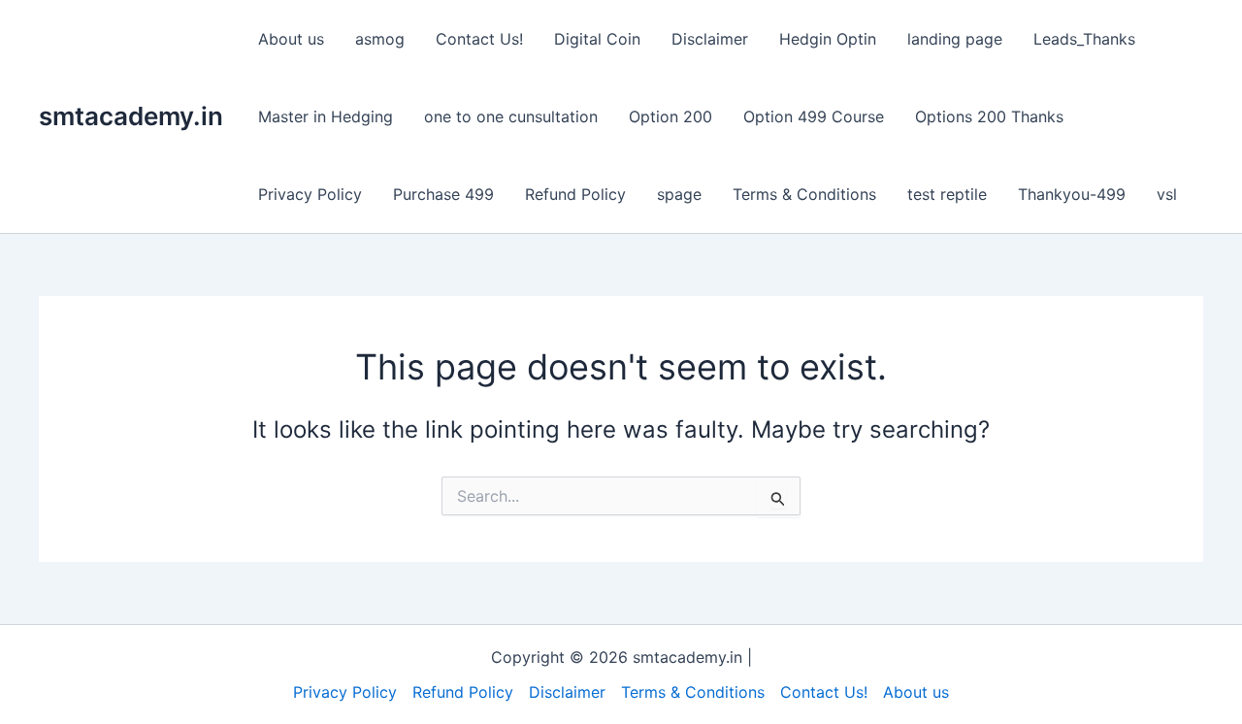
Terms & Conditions (804, 194)
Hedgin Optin (827, 39)
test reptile (947, 194)
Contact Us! (479, 39)
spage (679, 194)
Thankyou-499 (1072, 194)
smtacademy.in (131, 116)
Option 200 (670, 116)
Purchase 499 (443, 194)
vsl (1167, 194)
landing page (954, 39)
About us (291, 39)
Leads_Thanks (1084, 39)
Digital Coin (597, 39)
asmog (380, 39)
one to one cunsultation (511, 116)
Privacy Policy (310, 194)
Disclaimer (709, 39)
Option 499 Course (813, 116)
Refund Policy (575, 194)
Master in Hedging (325, 116)
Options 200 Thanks (989, 116)
